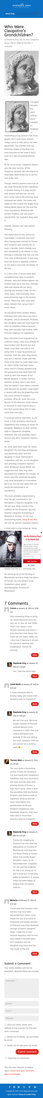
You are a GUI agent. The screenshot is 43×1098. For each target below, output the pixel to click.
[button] (32, 538)
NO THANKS (31, 565)
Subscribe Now (31, 561)
